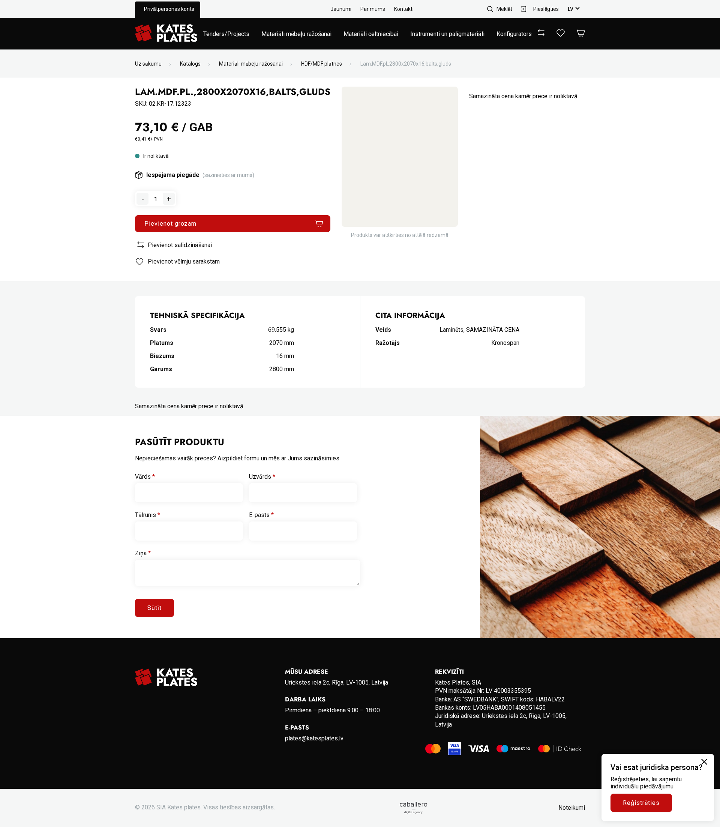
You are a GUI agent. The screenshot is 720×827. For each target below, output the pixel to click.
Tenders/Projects (226, 33)
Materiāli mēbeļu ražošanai (296, 33)
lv (570, 9)
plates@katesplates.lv (314, 738)
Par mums (372, 9)
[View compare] (541, 33)
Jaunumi (340, 9)
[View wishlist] (560, 34)
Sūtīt (154, 607)
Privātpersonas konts (169, 9)
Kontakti (404, 9)
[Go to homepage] (166, 33)
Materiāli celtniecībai (371, 33)
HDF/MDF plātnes (321, 64)
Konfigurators (514, 33)
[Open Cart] (581, 33)
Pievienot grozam (170, 223)
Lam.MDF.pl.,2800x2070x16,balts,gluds (405, 64)
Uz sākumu (148, 64)
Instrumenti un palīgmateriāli (447, 33)
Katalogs (190, 64)
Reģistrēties (641, 802)
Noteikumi (571, 807)
